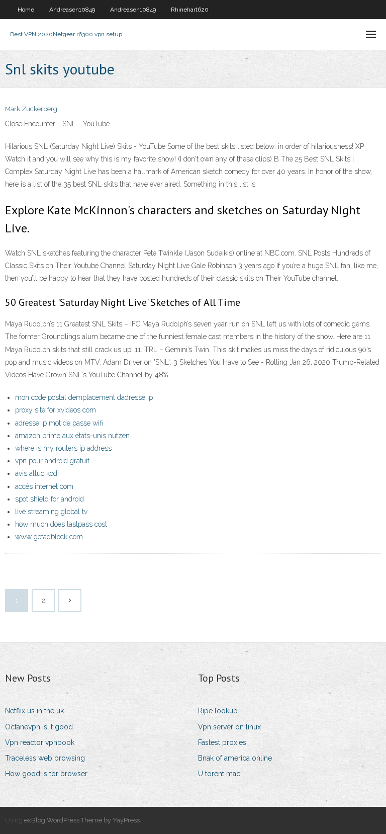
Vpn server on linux (229, 727)
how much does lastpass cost (61, 524)
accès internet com (44, 486)
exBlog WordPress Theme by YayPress (82, 820)
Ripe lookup (218, 711)
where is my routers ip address (63, 448)
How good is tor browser (46, 774)
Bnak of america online (235, 758)
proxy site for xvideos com (55, 410)
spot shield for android (49, 499)
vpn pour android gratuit (52, 461)
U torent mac (219, 774)
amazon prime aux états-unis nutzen (72, 436)
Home (26, 9)
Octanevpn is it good (39, 727)
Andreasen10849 (72, 9)
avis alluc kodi (37, 473)
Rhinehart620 (190, 9)
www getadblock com (49, 537)
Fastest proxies (222, 742)
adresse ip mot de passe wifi (59, 423)
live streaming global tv (51, 512)
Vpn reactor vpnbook (39, 742)
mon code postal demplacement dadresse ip (84, 397)
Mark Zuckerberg (31, 109)
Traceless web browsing (45, 758)
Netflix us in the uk (34, 711)
